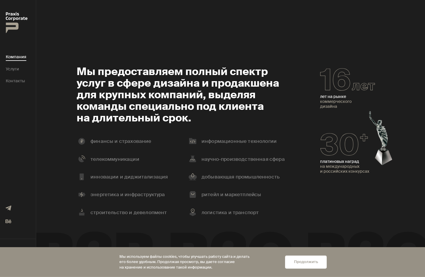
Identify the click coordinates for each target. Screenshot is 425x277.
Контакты (15, 81)
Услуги (12, 69)
